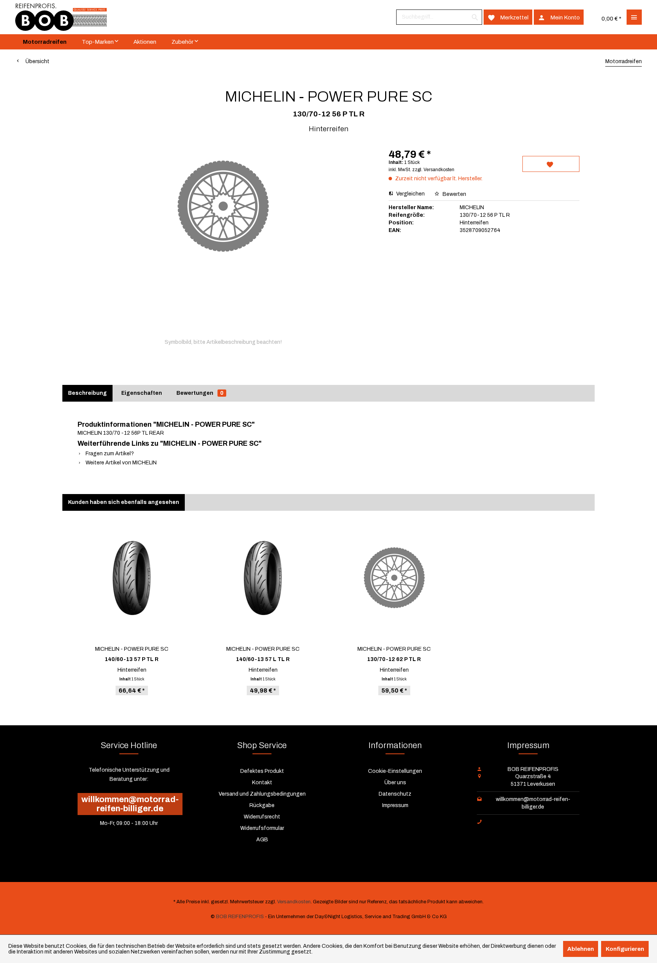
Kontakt (262, 782)
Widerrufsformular (262, 828)
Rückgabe (262, 805)
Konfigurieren (625, 949)
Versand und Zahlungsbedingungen (262, 794)
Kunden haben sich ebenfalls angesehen (123, 502)
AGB (262, 839)
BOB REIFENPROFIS (240, 916)
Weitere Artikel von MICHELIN (120, 463)
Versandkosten (294, 901)
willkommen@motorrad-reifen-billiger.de (130, 804)
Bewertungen (200, 393)
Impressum (395, 805)
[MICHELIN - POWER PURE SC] (131, 578)
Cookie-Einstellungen (395, 771)
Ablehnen (580, 949)
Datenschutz (395, 794)
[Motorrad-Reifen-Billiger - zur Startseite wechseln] (61, 17)
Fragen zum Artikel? (109, 453)
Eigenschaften (141, 393)
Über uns (395, 782)
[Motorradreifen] (44, 41)
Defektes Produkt (262, 771)
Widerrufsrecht (262, 817)
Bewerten (453, 194)
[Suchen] (475, 17)
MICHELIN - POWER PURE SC (131, 649)
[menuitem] (439, 17)
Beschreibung (87, 393)
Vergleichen (410, 194)
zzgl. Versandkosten (433, 169)
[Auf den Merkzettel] (550, 164)
